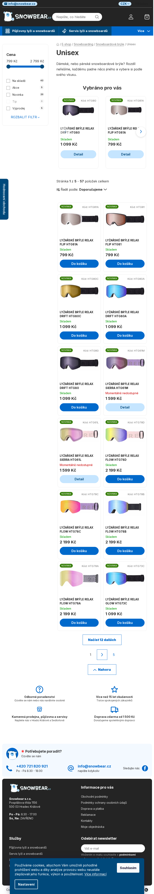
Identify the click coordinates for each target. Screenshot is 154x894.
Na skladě (27, 80)
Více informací (95, 874)
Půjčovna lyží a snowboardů (28, 847)
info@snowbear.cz (21, 3)
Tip (27, 101)
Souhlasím (128, 868)
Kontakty (86, 820)
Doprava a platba (92, 808)
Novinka (27, 94)
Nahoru (104, 670)
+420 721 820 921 (32, 766)
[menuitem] (30, 31)
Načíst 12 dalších (102, 640)
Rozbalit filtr (24, 117)
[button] (141, 132)
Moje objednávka (92, 826)
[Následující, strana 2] (102, 654)
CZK (124, 3)
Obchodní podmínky (94, 796)
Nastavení (26, 884)
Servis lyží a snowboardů (26, 853)
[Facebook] (145, 768)
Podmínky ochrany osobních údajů (104, 802)
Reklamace (88, 814)
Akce (27, 87)
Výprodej (27, 108)
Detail (78, 154)
